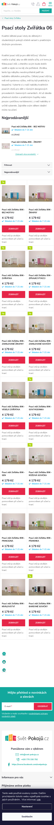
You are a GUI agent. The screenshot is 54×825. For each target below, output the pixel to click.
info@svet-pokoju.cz (29, 754)
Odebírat (43, 706)
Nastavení (27, 806)
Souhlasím (27, 816)
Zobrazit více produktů (25, 154)
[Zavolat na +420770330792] (33, 4)
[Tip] (13, 193)
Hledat (45, 10)
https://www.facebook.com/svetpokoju (29, 764)
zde (38, 799)
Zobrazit (13, 228)
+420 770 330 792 (29, 759)
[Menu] (50, 4)
